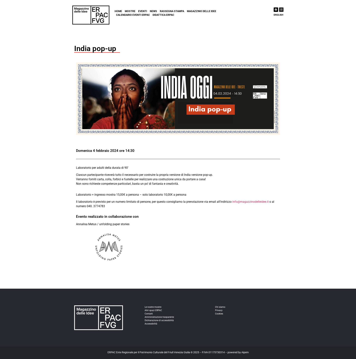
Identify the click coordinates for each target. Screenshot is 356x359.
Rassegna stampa (172, 11)
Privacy (218, 310)
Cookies (219, 313)
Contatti (149, 313)
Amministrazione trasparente (159, 317)
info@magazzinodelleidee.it (250, 201)
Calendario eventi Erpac (133, 14)
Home (118, 11)
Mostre (130, 11)
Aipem (245, 352)
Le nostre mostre (153, 307)
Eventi (142, 11)
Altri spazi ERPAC (153, 310)
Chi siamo (220, 307)
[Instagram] (281, 9)
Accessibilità (151, 323)
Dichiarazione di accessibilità (159, 320)
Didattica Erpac (163, 14)
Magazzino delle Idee (201, 11)
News (153, 11)
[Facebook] (276, 9)
